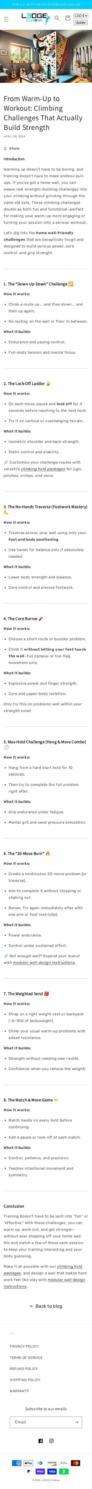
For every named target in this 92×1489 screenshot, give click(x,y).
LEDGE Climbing (51, 1480)
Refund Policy (24, 1369)
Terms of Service (26, 1358)
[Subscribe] (76, 1422)
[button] (6, 19)
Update (81, 22)
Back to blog (49, 1306)
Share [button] (14, 148)
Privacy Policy (24, 1346)
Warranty (19, 1391)
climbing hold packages (43, 469)
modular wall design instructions (44, 962)
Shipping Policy (25, 1380)
